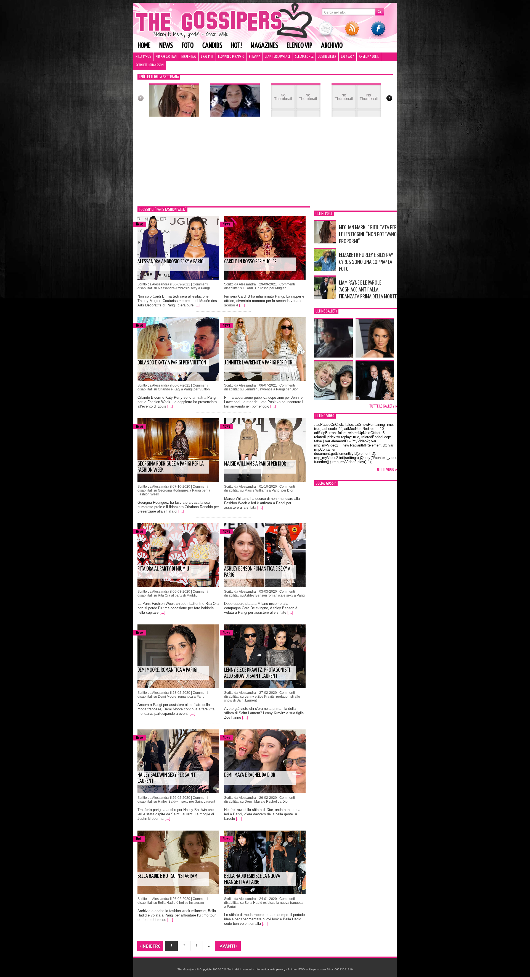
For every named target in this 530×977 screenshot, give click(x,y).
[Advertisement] (265, 165)
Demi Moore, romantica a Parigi (167, 670)
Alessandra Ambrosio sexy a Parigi (171, 261)
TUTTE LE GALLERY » (383, 406)
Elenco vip (299, 45)
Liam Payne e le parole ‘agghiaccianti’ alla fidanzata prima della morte (368, 290)
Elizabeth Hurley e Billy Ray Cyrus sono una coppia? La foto (366, 262)
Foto (188, 45)
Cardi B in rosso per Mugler (250, 261)
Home (144, 45)
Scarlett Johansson (150, 65)
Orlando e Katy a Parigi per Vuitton (171, 363)
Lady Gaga (347, 57)
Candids (212, 45)
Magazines (264, 45)
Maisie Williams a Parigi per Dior (255, 464)
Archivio (332, 45)
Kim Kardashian (166, 57)
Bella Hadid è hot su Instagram (167, 876)
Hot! (236, 45)
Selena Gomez (304, 57)
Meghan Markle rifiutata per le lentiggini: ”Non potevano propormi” (368, 234)
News (166, 45)
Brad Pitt (207, 57)
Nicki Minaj (188, 57)
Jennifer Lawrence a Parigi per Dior (258, 363)
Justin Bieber (327, 57)
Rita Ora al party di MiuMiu (163, 569)
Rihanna (254, 57)
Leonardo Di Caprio (231, 57)
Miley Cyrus (143, 57)
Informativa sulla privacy (270, 969)
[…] (197, 305)
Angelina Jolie (369, 57)
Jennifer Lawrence (277, 57)
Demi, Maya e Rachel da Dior (249, 775)
